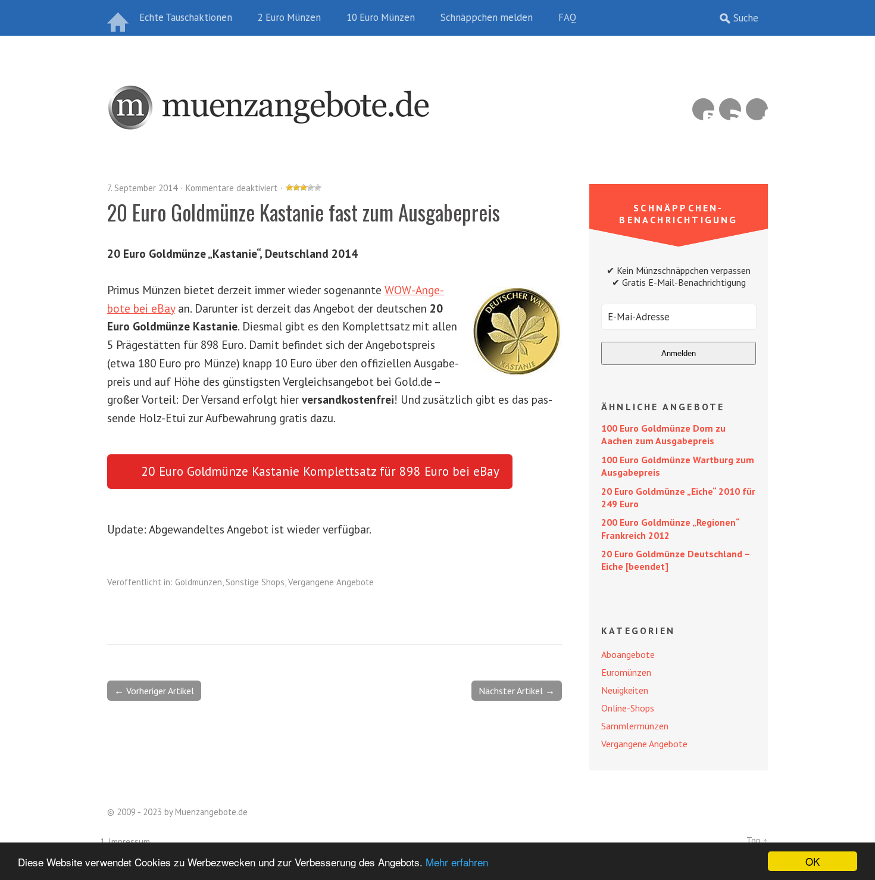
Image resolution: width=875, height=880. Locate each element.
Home (119, 18)
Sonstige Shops (255, 582)
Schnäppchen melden (486, 17)
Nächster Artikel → (517, 691)
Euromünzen (626, 672)
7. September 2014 (142, 188)
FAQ (567, 17)
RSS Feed (730, 109)
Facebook (757, 109)
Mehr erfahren (457, 861)
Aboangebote (628, 654)
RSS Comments (703, 109)
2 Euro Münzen (289, 17)
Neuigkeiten (624, 690)
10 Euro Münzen (380, 17)
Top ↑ (757, 840)
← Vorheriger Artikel (154, 691)
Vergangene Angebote (331, 582)
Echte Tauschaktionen (185, 17)
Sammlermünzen (634, 726)
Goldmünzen (198, 582)
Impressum (129, 841)
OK (812, 861)
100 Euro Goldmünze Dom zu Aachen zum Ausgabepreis (663, 434)
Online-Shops (627, 708)
